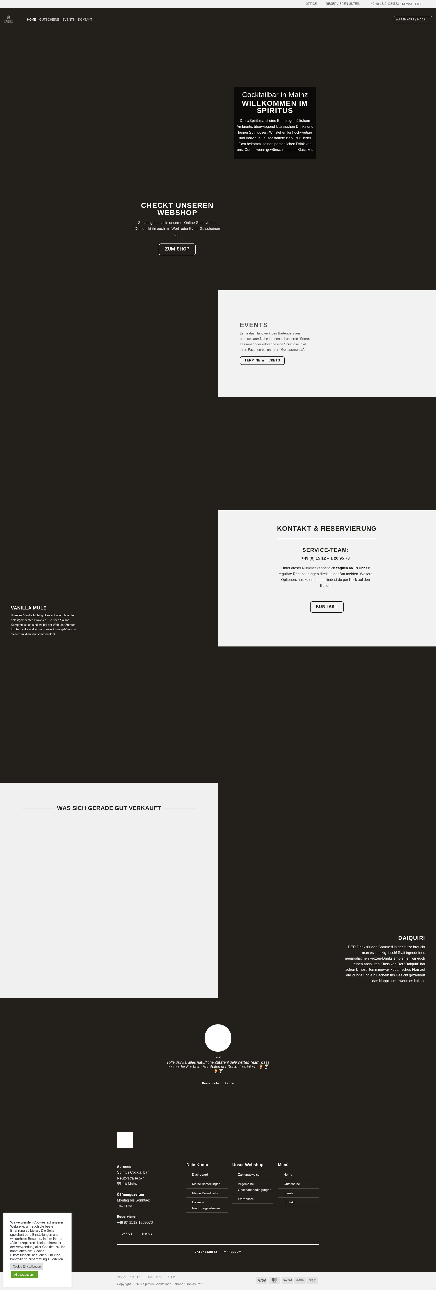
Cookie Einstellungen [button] (27, 1266)
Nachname (218, 719)
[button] (412, 4)
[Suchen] (22, 19)
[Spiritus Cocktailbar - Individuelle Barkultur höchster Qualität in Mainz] (8, 20)
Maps (160, 1277)
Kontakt (85, 19)
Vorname (218, 696)
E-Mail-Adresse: (218, 741)
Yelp (171, 1277)
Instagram (125, 1277)
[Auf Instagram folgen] (430, 3)
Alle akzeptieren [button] (24, 1274)
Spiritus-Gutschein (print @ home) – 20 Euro (154, 948)
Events (68, 19)
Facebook (145, 1277)
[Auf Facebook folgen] (426, 3)
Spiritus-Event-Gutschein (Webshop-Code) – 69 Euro (64, 946)
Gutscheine (49, 19)
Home (31, 19)
